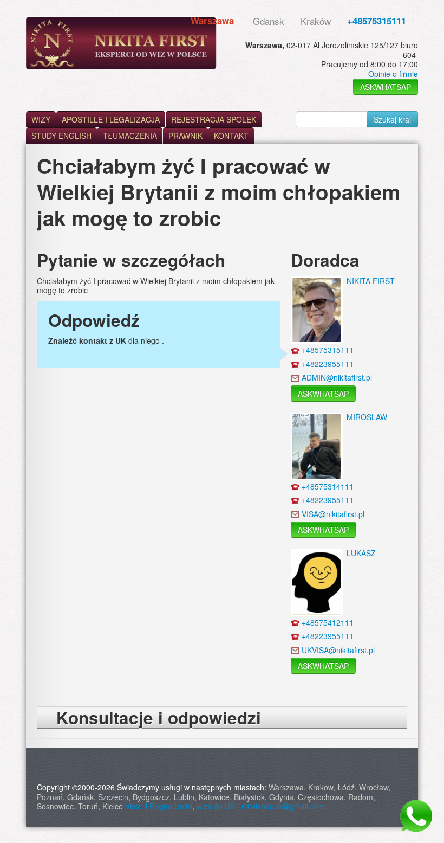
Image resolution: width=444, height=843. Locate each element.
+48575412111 (328, 622)
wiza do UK (218, 806)
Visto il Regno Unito (158, 806)
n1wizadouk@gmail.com (283, 806)
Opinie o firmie (393, 73)
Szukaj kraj (392, 119)
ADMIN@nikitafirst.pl (337, 377)
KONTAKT (231, 135)
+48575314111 (328, 486)
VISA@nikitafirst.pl (333, 514)
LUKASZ (361, 553)
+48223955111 (328, 363)
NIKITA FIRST (371, 280)
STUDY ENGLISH (61, 135)
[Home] (121, 42)
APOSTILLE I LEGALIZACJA (111, 119)
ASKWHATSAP (385, 86)
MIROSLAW (367, 416)
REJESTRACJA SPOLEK (213, 119)
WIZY (40, 119)
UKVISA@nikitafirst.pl (338, 650)
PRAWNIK (185, 135)
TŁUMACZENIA (130, 135)
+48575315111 (376, 20)
